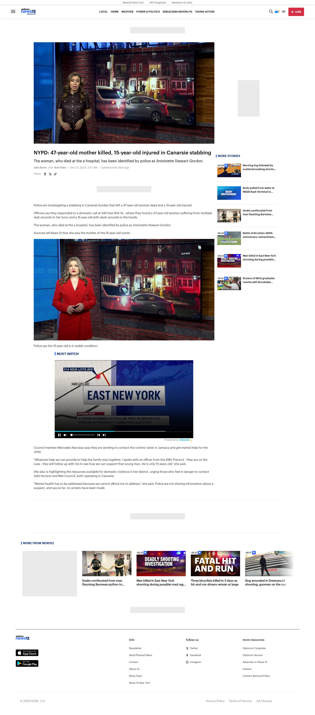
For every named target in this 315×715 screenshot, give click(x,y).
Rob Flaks (60, 167)
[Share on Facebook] (45, 174)
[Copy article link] (55, 174)
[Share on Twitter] (50, 174)
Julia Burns (40, 167)
